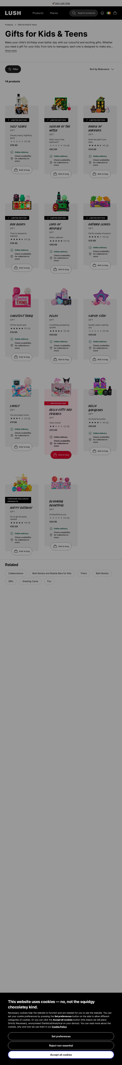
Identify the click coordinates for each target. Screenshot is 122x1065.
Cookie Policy (59, 1026)
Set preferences (61, 1036)
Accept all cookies (61, 1054)
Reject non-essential (61, 1045)
